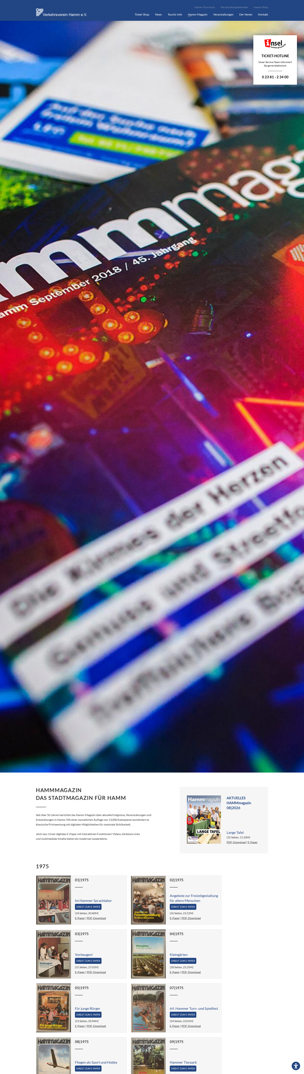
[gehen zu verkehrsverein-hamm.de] (62, 16)
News (158, 14)
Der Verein (245, 14)
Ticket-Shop (142, 14)
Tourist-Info (175, 14)
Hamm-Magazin (197, 14)
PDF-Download (236, 842)
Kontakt (263, 14)
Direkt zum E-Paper (88, 906)
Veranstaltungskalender (234, 7)
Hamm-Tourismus (205, 7)
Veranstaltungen (223, 14)
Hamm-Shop (261, 7)
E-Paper (253, 842)
